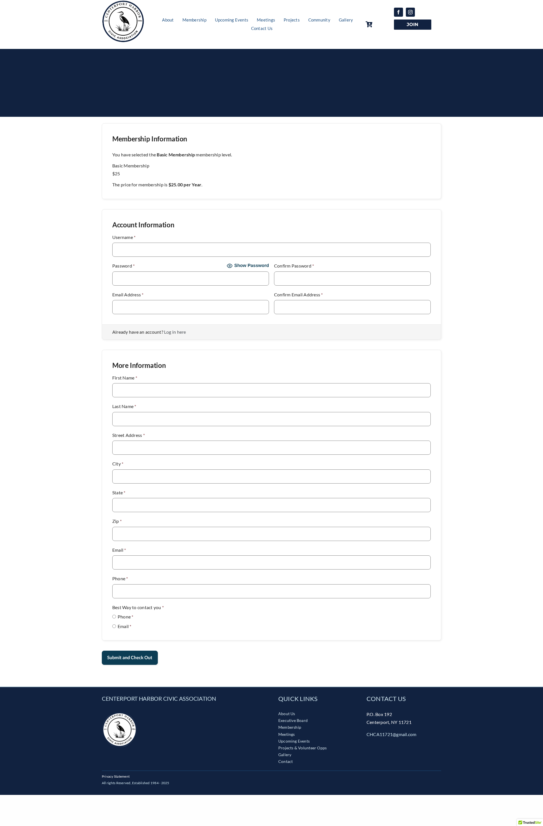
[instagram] (410, 12)
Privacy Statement (116, 776)
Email (119, 550)
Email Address (128, 294)
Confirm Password (294, 265)
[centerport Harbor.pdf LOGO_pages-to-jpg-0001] (119, 714)
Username (123, 237)
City (117, 463)
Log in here (175, 332)
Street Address (128, 435)
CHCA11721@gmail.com (392, 734)
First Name (124, 377)
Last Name (124, 406)
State (119, 492)
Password (123, 265)
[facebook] (398, 12)
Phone (120, 578)
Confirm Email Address (298, 294)
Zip (117, 521)
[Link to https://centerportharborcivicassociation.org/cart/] (378, 24)
